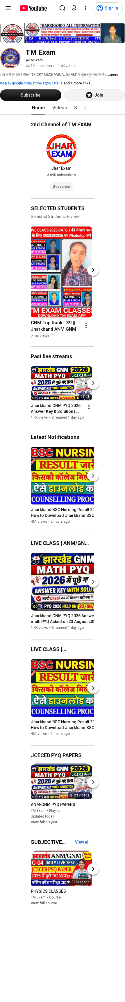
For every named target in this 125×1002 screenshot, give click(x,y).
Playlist (55, 811)
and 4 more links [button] (77, 83)
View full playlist (44, 822)
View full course (44, 903)
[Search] (62, 8)
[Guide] (8, 8)
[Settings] (85, 8)
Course (55, 897)
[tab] (38, 108)
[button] (85, 108)
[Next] (93, 270)
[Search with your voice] (74, 8)
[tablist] (62, 108)
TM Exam (38, 811)
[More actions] (86, 325)
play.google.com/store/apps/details (33, 83)
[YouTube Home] (33, 8)
